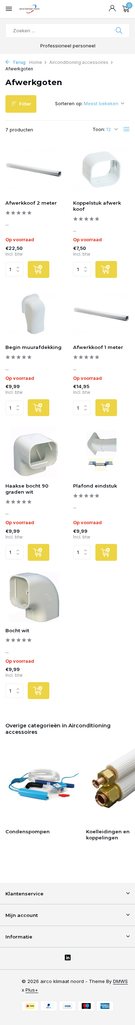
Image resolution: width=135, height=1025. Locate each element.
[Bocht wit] (33, 597)
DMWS (120, 981)
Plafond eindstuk (95, 486)
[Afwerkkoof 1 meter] (101, 314)
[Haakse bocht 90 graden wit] (33, 452)
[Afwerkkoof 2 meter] (33, 169)
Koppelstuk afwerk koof (97, 206)
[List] (126, 129)
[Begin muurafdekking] (33, 314)
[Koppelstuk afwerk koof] (101, 169)
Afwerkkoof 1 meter (98, 347)
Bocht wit (17, 630)
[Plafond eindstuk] (101, 452)
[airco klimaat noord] (37, 9)
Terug (19, 62)
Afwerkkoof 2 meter (31, 203)
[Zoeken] (119, 30)
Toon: (99, 129)
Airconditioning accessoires (78, 62)
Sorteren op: (69, 103)
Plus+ (32, 990)
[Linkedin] (68, 958)
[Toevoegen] (38, 269)
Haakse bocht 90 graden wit (26, 489)
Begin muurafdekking (33, 347)
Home (35, 62)
